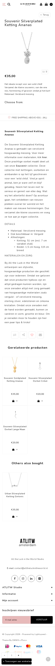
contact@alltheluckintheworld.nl (31, 568)
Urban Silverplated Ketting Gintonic (15, 495)
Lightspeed (40, 634)
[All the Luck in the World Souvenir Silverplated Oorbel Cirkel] (40, 365)
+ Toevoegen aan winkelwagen (17, 661)
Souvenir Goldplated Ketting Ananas (15, 379)
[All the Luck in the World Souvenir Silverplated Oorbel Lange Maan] (14, 414)
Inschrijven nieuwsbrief (18, 610)
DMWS (15, 640)
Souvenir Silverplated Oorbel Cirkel (40, 379)
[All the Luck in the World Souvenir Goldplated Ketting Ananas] (15, 365)
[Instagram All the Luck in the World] (23, 578)
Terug (45, 15)
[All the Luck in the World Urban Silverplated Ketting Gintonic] (14, 481)
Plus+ (24, 640)
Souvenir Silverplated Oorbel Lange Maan (15, 428)
